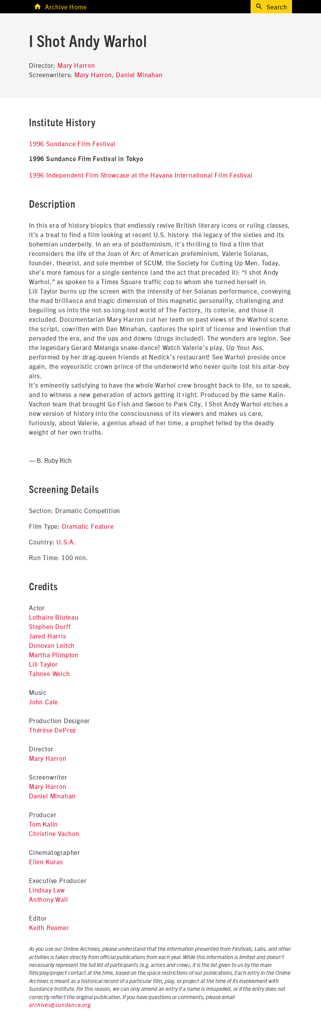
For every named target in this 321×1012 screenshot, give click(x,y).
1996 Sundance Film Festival (72, 143)
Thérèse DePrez (52, 730)
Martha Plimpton (54, 654)
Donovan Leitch (52, 645)
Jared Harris (47, 636)
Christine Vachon (54, 833)
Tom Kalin (43, 824)
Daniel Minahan (139, 74)
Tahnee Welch (49, 673)
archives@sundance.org (60, 1005)
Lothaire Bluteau (54, 617)
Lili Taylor (43, 664)
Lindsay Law (47, 890)
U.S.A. (66, 542)
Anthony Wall (48, 899)
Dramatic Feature (88, 526)
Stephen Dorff (49, 626)
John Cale (43, 701)
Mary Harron (76, 65)
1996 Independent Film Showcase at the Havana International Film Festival (140, 175)
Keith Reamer (49, 927)
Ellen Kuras (46, 861)
